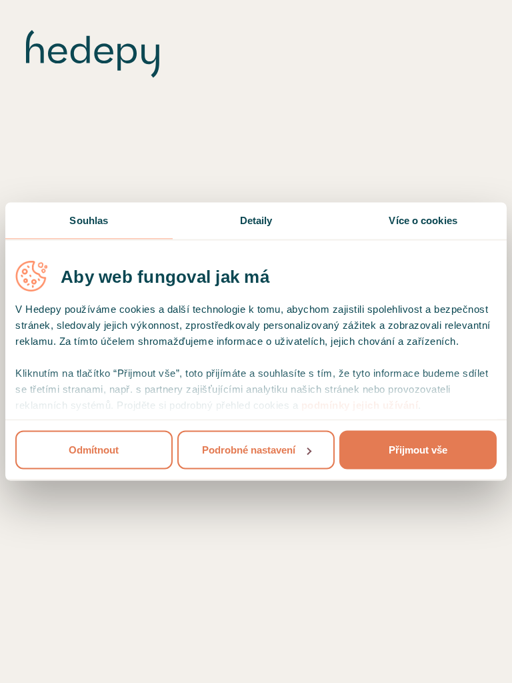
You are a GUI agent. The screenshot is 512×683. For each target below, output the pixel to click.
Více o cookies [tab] (423, 220)
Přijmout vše (418, 450)
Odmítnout (94, 450)
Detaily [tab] (256, 220)
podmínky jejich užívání (360, 405)
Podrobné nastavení (248, 450)
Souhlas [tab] (88, 220)
